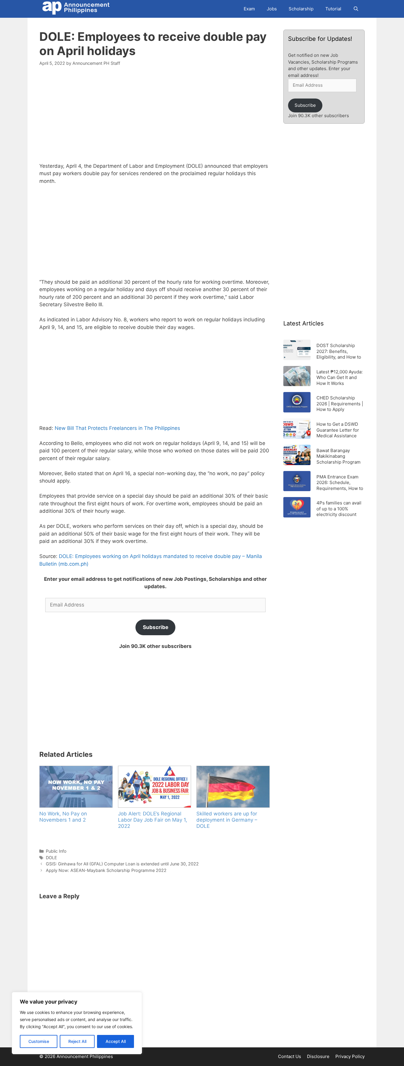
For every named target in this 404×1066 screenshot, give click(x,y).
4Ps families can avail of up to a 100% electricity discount (338, 508)
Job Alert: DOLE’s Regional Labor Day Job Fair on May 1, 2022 (152, 820)
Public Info (56, 851)
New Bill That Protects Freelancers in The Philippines (117, 428)
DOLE (51, 857)
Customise (38, 1041)
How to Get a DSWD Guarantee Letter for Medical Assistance (337, 429)
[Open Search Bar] (356, 9)
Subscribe (155, 627)
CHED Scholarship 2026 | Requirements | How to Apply (339, 403)
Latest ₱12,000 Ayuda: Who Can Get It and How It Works (339, 377)
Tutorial (333, 9)
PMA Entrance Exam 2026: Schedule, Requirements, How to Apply (339, 482)
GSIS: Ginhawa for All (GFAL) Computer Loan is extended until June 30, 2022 (122, 863)
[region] (77, 1023)
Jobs (272, 9)
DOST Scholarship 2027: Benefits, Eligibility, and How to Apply (338, 351)
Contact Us (289, 1056)
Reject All (77, 1041)
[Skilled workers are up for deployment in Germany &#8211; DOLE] (232, 787)
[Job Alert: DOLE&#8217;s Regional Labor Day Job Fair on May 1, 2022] (154, 787)
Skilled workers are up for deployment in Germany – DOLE (226, 820)
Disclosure (318, 1056)
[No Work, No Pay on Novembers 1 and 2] (75, 787)
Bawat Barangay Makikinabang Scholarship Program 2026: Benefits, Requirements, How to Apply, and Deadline (339, 456)
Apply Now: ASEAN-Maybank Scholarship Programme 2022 (106, 870)
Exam (249, 9)
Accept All (116, 1041)
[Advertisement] (155, 118)
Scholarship (301, 9)
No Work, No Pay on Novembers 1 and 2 (63, 817)
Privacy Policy (350, 1056)
